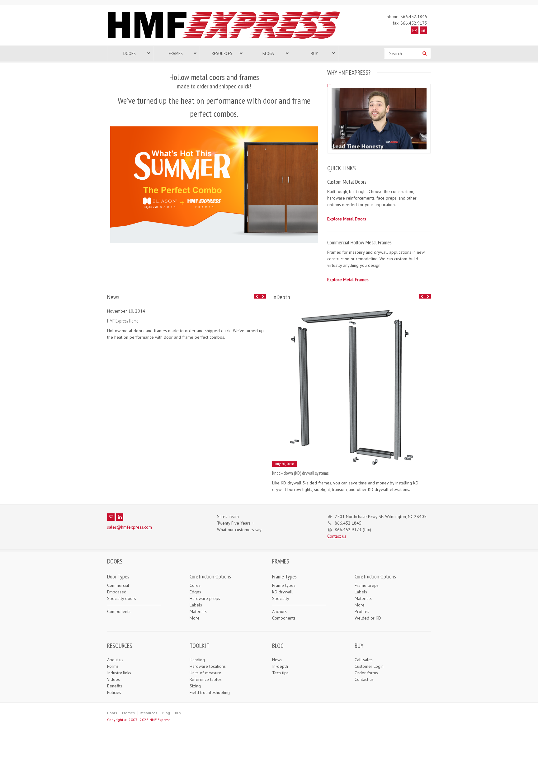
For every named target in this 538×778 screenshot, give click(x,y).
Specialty (280, 598)
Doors (112, 712)
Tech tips (280, 673)
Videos (113, 679)
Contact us (336, 536)
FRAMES (280, 561)
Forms (113, 666)
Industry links (119, 673)
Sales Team (228, 516)
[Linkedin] (423, 30)
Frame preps (367, 585)
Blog (166, 712)
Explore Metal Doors (346, 219)
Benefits (114, 686)
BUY (359, 646)
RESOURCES (119, 646)
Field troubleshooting (210, 692)
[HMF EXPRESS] (228, 39)
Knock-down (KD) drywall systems (300, 473)
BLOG (278, 646)
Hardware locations (208, 666)
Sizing (195, 686)
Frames (128, 712)
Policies (114, 692)
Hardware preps (205, 598)
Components (118, 611)
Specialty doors (121, 598)
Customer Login (369, 666)
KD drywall (282, 592)
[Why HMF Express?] (379, 87)
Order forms (366, 673)
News (277, 659)
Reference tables (206, 679)
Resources (148, 712)
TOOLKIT (200, 646)
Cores (195, 585)
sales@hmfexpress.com (129, 527)
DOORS (115, 561)
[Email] (414, 30)
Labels (196, 605)
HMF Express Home (123, 321)
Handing (197, 659)
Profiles (362, 611)
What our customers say (239, 529)
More (195, 618)
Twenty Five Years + (235, 523)
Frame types (283, 585)
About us (115, 659)
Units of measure (205, 673)
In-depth (280, 666)
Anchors (279, 611)
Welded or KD (368, 618)
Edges (195, 592)
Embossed (116, 592)
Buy (178, 712)
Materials (198, 611)
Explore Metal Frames (348, 279)
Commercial (118, 585)
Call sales (364, 659)
